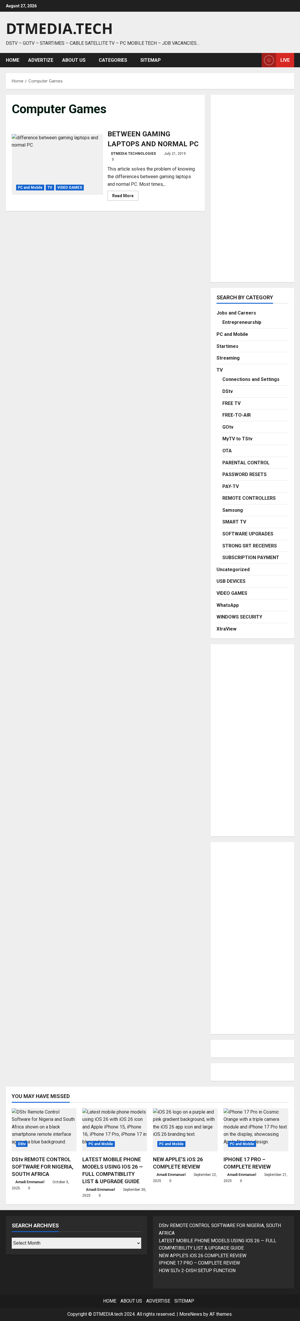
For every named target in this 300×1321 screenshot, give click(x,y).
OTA (227, 450)
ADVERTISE (158, 1301)
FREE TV (231, 403)
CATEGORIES (113, 60)
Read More (125, 197)
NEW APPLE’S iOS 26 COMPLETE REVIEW (202, 1255)
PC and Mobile (30, 187)
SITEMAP (150, 60)
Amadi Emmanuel (29, 1182)
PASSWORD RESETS (244, 474)
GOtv (227, 427)
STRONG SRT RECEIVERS (249, 546)
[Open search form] (255, 60)
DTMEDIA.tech (59, 28)
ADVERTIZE (40, 60)
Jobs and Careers (236, 313)
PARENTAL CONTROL (246, 462)
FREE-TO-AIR (236, 415)
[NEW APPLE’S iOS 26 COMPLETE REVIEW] (185, 1129)
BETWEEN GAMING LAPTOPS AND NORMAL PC (57, 164)
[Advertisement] (252, 188)
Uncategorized (233, 569)
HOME (12, 60)
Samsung (232, 510)
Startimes (227, 346)
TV (49, 187)
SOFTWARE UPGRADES (247, 534)
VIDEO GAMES (69, 187)
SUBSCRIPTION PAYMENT (250, 557)
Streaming (228, 358)
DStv (227, 391)
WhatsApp (228, 605)
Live (285, 60)
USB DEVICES (231, 581)
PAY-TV (230, 486)
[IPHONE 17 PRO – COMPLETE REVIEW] (256, 1129)
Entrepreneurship (241, 322)
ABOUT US (74, 60)
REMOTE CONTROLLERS (249, 498)
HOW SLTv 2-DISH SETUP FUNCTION (197, 1270)
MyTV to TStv (237, 439)
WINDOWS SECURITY (239, 617)
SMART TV (234, 522)
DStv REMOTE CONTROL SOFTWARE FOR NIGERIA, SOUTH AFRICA (43, 1166)
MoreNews (190, 1314)
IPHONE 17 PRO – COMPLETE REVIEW (199, 1263)
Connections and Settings (250, 379)
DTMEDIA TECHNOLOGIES (133, 154)
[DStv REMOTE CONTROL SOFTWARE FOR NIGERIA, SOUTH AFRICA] (44, 1129)
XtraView (226, 629)
